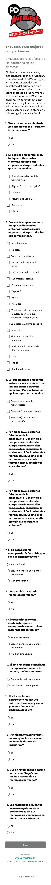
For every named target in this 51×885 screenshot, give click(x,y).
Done (25, 845)
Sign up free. (39, 862)
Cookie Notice (29, 877)
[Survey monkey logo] (25, 858)
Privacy (19, 877)
